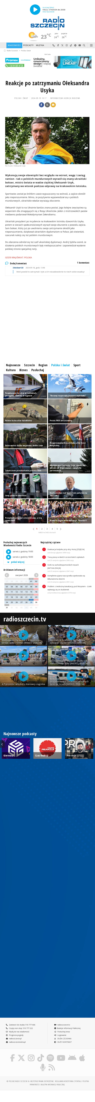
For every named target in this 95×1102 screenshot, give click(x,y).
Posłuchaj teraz (63, 1031)
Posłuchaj (37, 370)
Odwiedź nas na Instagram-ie (67, 45)
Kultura (11, 370)
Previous (2, 744)
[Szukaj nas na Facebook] (12, 1054)
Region (43, 365)
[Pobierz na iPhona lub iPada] (82, 1054)
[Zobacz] (47, 62)
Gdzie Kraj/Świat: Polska (18, 257)
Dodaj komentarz (18, 263)
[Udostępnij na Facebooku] (41, 104)
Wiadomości (14, 45)
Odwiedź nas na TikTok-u (71, 45)
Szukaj (84, 45)
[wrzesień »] (35, 575)
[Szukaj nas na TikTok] (40, 1054)
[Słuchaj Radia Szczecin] (35, 9)
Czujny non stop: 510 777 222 (21, 1028)
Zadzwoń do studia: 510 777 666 (22, 1025)
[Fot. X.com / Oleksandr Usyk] (47, 140)
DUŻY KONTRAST (64, 1042)
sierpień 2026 (21, 575)
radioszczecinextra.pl (17, 1042)
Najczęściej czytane (50, 542)
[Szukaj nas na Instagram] (31, 1054)
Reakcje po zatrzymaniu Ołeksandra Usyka (47, 86)
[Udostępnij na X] (47, 104)
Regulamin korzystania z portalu (68, 1081)
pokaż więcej (17, 562)
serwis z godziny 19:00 (22, 551)
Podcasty (28, 45)
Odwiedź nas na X (62, 45)
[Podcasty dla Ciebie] (43, 1064)
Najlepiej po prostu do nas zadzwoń (54, 45)
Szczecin (29, 365)
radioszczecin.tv (24, 618)
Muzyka (40, 45)
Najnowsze (13, 365)
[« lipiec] (7, 575)
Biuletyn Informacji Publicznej (69, 1028)
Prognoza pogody (16, 1035)
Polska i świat (26, 50)
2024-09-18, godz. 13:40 (29, 268)
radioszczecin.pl (15, 1038)
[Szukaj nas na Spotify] (50, 1054)
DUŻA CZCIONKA (64, 1038)
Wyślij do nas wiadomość (80, 45)
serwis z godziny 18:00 (22, 557)
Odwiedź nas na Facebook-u (58, 45)
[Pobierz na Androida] (72, 1054)
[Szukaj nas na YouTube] (61, 1054)
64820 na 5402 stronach (47, 532)
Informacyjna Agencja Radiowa (65, 98)
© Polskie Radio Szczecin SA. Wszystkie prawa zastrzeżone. (30, 1081)
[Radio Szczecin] (47, 23)
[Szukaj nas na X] (21, 1054)
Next (92, 744)
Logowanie (61, 1035)
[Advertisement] (47, 299)
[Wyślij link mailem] (53, 104)
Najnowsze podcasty (20, 733)
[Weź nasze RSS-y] (52, 1064)
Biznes (23, 370)
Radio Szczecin (12, 50)
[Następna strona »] (60, 529)
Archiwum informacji (14, 569)
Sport (76, 365)
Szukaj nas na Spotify (75, 45)
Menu (91, 45)
